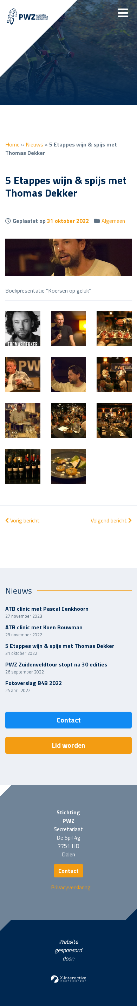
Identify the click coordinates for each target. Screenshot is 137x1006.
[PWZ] (27, 17)
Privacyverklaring (71, 887)
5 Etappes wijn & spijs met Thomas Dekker (59, 646)
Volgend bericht (109, 520)
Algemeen (113, 221)
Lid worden (68, 745)
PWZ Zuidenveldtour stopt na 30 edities (56, 664)
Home (12, 144)
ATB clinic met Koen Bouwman (44, 627)
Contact (69, 719)
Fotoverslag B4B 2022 (33, 683)
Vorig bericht (24, 520)
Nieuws (34, 144)
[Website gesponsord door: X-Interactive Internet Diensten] (68, 978)
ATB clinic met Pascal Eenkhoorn (47, 608)
